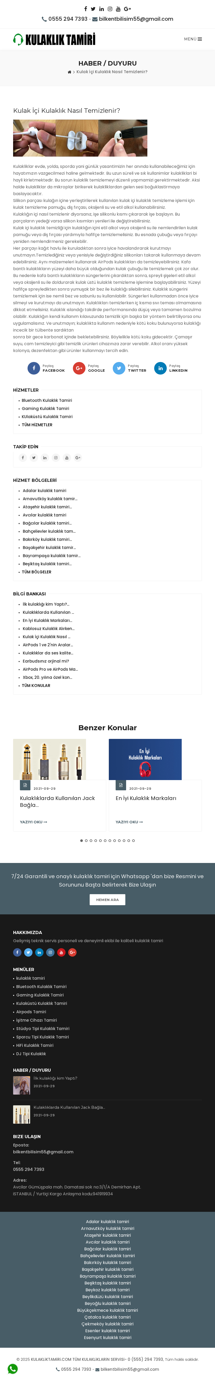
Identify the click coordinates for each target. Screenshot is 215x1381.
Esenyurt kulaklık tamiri (107, 1338)
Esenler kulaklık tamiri (107, 1331)
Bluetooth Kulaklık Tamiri (47, 400)
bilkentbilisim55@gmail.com (136, 19)
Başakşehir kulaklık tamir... (49, 547)
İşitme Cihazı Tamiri (36, 1020)
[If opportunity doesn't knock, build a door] (59, 759)
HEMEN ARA (107, 900)
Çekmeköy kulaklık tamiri (107, 1324)
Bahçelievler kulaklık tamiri (107, 1256)
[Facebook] (34, 368)
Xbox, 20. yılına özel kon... (47, 677)
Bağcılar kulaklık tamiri (107, 1249)
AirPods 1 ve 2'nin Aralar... (47, 645)
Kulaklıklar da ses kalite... (47, 653)
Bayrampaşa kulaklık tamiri (108, 1276)
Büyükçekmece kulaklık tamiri (107, 1310)
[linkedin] (160, 368)
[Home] (69, 72)
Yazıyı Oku (32, 822)
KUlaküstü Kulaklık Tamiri (47, 416)
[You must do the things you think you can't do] (21, 1085)
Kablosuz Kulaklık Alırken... (48, 628)
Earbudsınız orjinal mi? (45, 661)
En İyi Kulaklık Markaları (146, 798)
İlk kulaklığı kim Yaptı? (55, 1078)
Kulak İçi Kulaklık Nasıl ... (46, 636)
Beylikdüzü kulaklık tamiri (107, 1297)
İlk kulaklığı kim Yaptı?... (45, 604)
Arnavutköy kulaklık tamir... (49, 499)
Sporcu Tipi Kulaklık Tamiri (42, 1037)
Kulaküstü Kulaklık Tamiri (41, 1003)
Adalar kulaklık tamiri (44, 490)
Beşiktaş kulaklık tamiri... (47, 564)
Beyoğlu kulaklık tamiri (108, 1303)
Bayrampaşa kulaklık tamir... (51, 555)
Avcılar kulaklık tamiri (44, 515)
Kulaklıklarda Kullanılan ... (48, 612)
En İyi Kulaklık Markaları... (47, 620)
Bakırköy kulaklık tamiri (107, 1263)
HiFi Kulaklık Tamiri (34, 1045)
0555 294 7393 (68, 19)
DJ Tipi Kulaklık (31, 1054)
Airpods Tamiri (31, 1012)
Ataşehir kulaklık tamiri (107, 1235)
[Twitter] (119, 368)
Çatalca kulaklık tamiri (107, 1317)
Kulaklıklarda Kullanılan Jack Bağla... (57, 802)
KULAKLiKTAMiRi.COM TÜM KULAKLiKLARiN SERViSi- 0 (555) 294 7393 (97, 1359)
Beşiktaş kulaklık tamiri (107, 1283)
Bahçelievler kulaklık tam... (49, 531)
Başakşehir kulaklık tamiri (107, 1269)
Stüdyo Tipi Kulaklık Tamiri (42, 1028)
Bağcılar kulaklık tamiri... (47, 523)
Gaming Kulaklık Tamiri (45, 408)
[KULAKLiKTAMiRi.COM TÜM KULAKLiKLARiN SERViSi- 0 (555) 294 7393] (54, 39)
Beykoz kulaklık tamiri (107, 1290)
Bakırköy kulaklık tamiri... (47, 539)
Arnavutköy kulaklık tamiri (107, 1228)
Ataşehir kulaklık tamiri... (47, 507)
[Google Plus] (79, 368)
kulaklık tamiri (30, 978)
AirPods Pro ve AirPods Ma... (50, 669)
